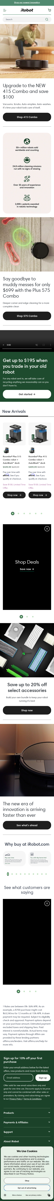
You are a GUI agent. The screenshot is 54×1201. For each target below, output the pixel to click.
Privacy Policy (16, 1099)
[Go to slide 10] (46, 874)
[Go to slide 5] (35, 513)
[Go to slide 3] (24, 513)
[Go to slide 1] (12, 513)
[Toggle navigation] (5, 10)
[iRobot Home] (27, 10)
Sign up (43, 1077)
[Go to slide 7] (33, 874)
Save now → (27, 569)
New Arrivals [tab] (14, 411)
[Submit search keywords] (47, 19)
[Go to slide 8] (37, 874)
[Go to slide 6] (41, 513)
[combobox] (27, 19)
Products (9, 1112)
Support (8, 1132)
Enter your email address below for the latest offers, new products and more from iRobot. (26, 1069)
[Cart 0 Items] (50, 10)
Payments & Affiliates (16, 1122)
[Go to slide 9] (42, 874)
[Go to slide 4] (30, 513)
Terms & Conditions (32, 1099)
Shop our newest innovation (27, 2)
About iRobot (11, 1141)
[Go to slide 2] (18, 513)
